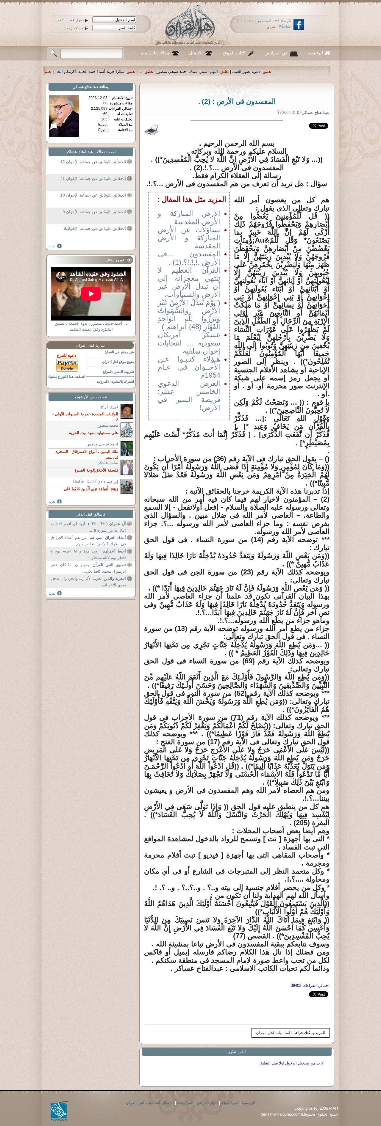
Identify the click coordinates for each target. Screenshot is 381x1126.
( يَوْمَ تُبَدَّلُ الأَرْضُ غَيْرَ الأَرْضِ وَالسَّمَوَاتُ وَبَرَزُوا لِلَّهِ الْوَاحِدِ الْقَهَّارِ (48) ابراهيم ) (189, 315)
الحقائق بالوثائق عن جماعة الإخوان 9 (94, 211)
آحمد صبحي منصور (102, 444)
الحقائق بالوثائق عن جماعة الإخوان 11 (93, 178)
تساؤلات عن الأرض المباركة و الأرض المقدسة (189, 238)
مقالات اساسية (155, 53)
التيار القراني (207, 1102)
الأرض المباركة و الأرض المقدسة (189, 217)
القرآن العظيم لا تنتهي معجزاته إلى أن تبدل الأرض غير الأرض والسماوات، (189, 282)
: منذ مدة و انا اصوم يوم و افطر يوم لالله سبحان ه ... (88, 554)
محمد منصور (108, 425)
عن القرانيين (276, 53)
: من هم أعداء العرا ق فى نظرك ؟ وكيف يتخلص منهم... (88, 540)
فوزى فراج (109, 406)
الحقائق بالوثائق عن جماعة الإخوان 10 (93, 195)
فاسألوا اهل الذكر (90, 514)
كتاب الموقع (233, 53)
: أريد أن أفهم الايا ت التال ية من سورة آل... (88, 527)
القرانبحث (185, 1102)
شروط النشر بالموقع (118, 372)
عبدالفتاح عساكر (86, 87)
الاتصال (196, 53)
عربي (270, 27)
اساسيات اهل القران (273, 1033)
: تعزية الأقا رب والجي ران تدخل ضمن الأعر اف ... (88, 581)
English (285, 27)
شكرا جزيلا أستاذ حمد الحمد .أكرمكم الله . (165, 71)
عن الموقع (229, 1102)
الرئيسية (315, 53)
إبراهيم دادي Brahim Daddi (95, 481)
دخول (80, 20)
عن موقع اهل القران (119, 352)
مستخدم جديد (74, 28)
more (55, 246)
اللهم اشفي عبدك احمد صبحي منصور (263, 71)
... (216, 71)
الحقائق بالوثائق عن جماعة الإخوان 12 (93, 161)
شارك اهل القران (90, 345)
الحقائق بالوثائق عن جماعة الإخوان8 (95, 228)
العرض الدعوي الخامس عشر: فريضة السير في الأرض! (189, 395)
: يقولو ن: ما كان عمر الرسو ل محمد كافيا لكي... (88, 568)
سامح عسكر (108, 463)
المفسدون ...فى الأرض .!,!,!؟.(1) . (189, 258)
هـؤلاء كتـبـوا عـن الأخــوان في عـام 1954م (189, 367)
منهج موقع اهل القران (118, 362)
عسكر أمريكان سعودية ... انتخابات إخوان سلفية (189, 343)
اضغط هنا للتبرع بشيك (66, 376)
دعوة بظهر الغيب (322, 71)
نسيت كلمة (65, 20)
